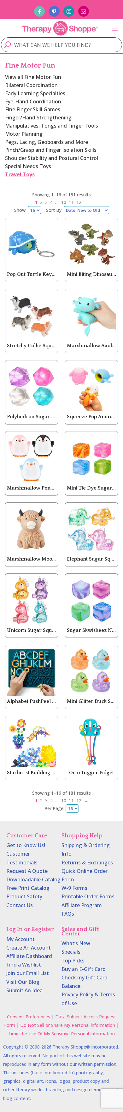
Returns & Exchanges (87, 862)
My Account (20, 939)
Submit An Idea (24, 990)
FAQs (68, 913)
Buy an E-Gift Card (84, 969)
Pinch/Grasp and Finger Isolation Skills (51, 149)
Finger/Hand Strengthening (38, 117)
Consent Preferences (28, 1017)
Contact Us (19, 905)
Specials (71, 951)
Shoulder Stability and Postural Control (51, 158)
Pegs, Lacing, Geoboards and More (46, 142)
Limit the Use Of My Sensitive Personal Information (62, 1034)
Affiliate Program (82, 905)
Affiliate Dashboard (29, 956)
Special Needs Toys (28, 166)
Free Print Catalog (28, 888)
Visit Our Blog (22, 981)
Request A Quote (27, 871)
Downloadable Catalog (33, 879)
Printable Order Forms (88, 896)
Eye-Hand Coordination (33, 101)
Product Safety (24, 896)
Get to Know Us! (25, 845)
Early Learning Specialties (35, 93)
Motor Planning (24, 133)
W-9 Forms (74, 888)
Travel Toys (20, 174)
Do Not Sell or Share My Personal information (67, 1025)
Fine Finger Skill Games (32, 109)
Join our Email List (27, 973)
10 (63, 202)
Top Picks (73, 960)
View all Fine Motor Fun (33, 77)
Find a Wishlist (23, 964)
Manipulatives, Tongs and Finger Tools (51, 125)
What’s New (76, 943)
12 (78, 202)
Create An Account (28, 947)
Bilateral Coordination (31, 85)
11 (71, 202)
